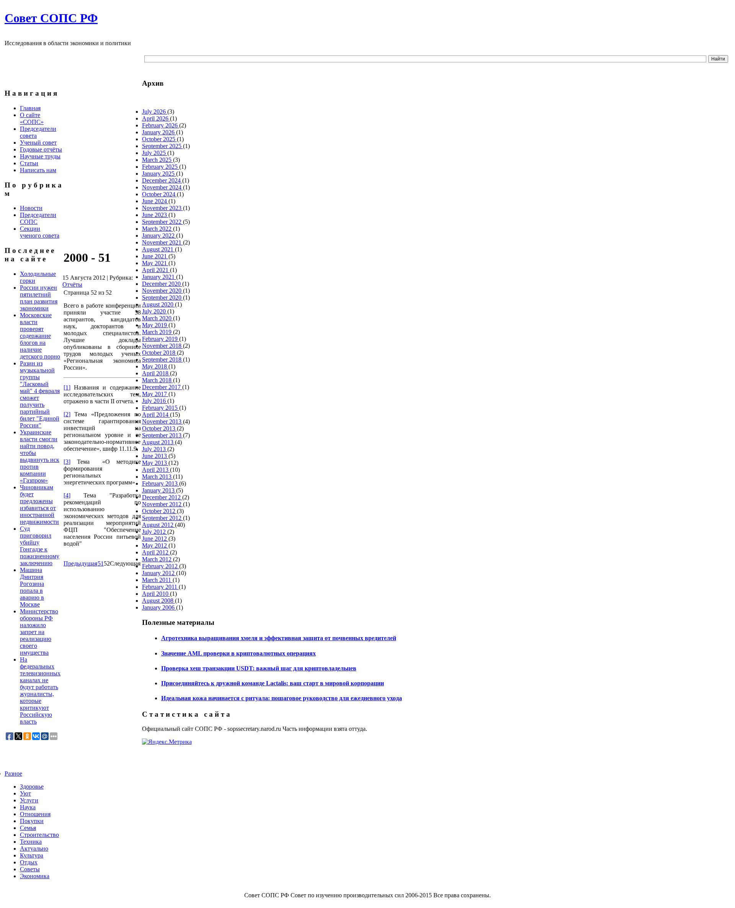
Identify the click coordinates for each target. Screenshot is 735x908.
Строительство (39, 834)
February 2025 (160, 166)
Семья (28, 828)
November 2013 (162, 421)
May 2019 (155, 325)
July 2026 (154, 111)
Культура (31, 855)
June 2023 (155, 215)
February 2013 (160, 483)
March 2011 (157, 580)
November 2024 (162, 187)
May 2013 (155, 463)
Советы (30, 869)
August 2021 (158, 249)
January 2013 (159, 490)
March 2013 (157, 476)
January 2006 (159, 607)
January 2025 (159, 173)
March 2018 (157, 380)
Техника (31, 841)
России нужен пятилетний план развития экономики (38, 297)
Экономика (34, 876)
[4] (67, 495)
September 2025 (162, 146)
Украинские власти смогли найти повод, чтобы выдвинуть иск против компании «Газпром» (39, 456)
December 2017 (162, 387)
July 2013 (154, 449)
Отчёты (72, 284)
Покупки (32, 821)
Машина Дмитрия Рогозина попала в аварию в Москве (32, 587)
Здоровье (32, 786)
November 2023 (162, 208)
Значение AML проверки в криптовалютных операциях (238, 653)
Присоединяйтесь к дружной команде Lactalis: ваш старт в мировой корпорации (272, 683)
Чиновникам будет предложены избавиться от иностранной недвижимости (39, 504)
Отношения (35, 814)
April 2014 (156, 414)
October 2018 (159, 352)
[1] (67, 387)
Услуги (29, 800)
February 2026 (160, 125)
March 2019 (157, 332)
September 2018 (162, 359)
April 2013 (156, 469)
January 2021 (159, 277)
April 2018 (156, 373)
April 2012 (156, 552)
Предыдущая (80, 563)
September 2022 (162, 221)
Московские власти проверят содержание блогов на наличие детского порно (40, 336)
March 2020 (157, 318)
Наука (28, 807)
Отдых (29, 862)
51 (101, 563)
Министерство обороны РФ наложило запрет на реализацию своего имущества (39, 632)
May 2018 (155, 366)
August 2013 (158, 442)
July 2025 (154, 153)
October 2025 (159, 139)
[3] (67, 461)
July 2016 (154, 401)
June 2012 (155, 538)
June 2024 (155, 201)
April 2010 (156, 593)
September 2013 (162, 435)
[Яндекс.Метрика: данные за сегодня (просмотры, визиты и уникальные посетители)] (167, 741)
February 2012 (160, 566)
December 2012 (162, 497)
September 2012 (162, 518)
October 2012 (159, 511)
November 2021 (162, 242)
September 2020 (162, 297)
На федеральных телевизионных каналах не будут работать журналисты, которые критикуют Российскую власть (40, 690)
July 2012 (154, 531)
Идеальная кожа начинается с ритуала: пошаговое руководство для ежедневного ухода (281, 698)
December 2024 (162, 180)
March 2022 (157, 228)
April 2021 (156, 270)
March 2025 (157, 159)
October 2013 (159, 428)
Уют (25, 793)
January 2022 (159, 235)
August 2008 (158, 600)
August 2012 (158, 525)
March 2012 (157, 559)
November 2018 (162, 345)
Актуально (34, 848)
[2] (67, 414)
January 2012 (159, 573)
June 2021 (155, 256)
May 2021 (155, 263)
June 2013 (155, 456)
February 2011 (160, 587)
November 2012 (162, 504)
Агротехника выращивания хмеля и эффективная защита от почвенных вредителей (278, 638)
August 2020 (158, 304)
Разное (13, 773)
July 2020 (154, 311)
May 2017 (155, 394)
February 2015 (160, 407)
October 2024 (159, 194)
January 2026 (159, 132)
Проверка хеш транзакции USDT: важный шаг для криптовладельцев (258, 668)
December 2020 (162, 283)
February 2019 (160, 339)
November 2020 (162, 290)
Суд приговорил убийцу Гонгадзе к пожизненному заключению (39, 545)
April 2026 (156, 118)
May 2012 (155, 545)
